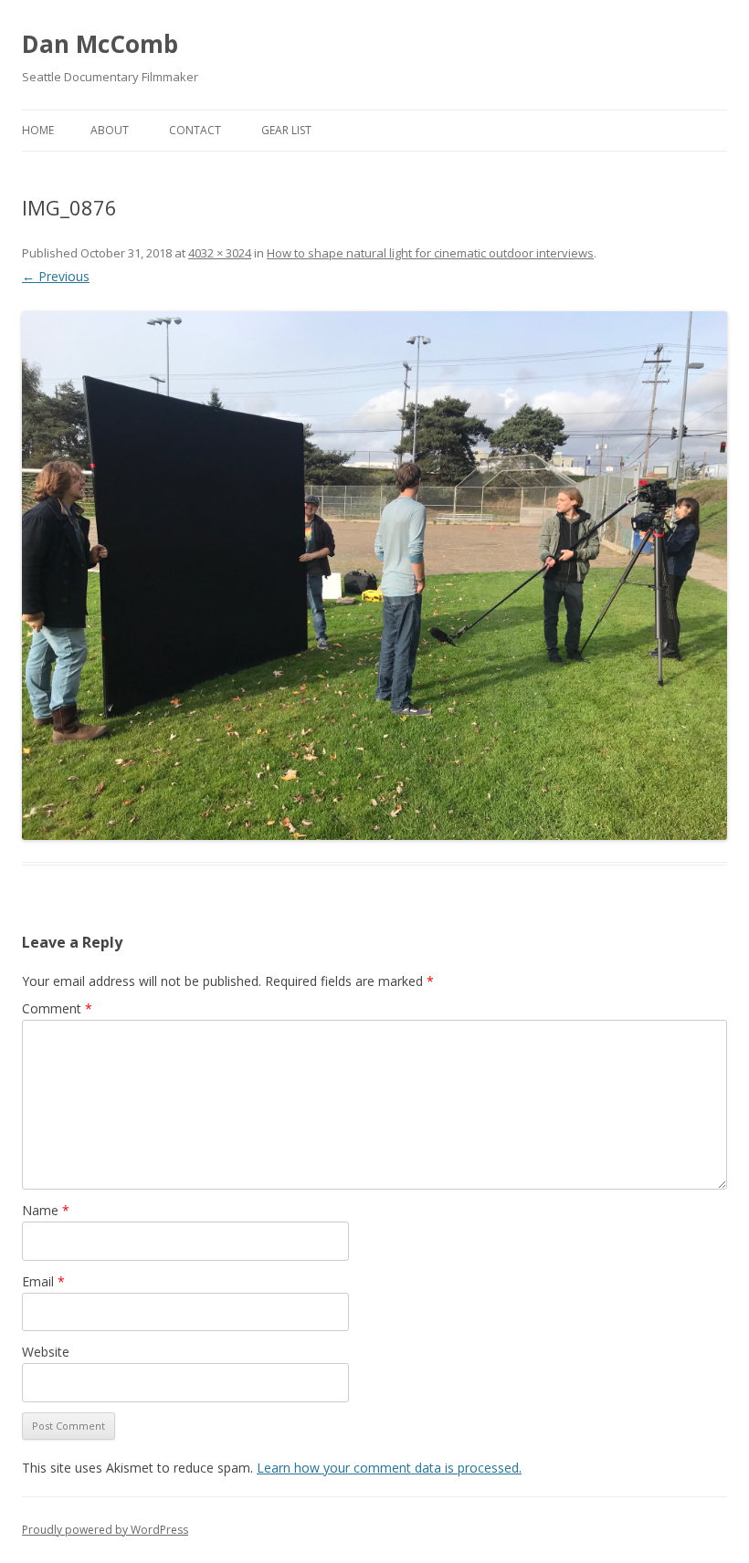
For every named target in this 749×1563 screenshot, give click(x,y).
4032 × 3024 (219, 253)
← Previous (56, 276)
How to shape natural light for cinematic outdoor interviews (430, 253)
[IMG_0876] (374, 575)
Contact (195, 130)
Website (45, 1351)
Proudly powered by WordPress (105, 1529)
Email (43, 1281)
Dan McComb (100, 43)
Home (38, 130)
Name (45, 1210)
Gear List (286, 130)
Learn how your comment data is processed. (389, 1467)
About (109, 130)
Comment (57, 1008)
